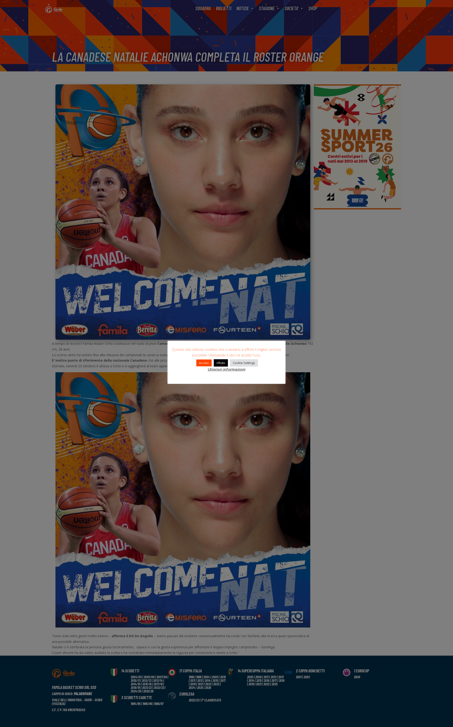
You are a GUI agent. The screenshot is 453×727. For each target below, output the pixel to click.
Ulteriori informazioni (226, 369)
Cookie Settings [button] (244, 363)
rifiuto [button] (221, 363)
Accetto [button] (204, 363)
